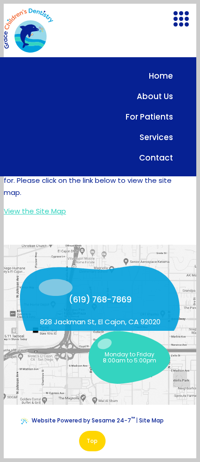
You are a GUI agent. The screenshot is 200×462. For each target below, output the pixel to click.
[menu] (181, 18)
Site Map (151, 420)
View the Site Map (35, 211)
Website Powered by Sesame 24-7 (83, 419)
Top (92, 441)
